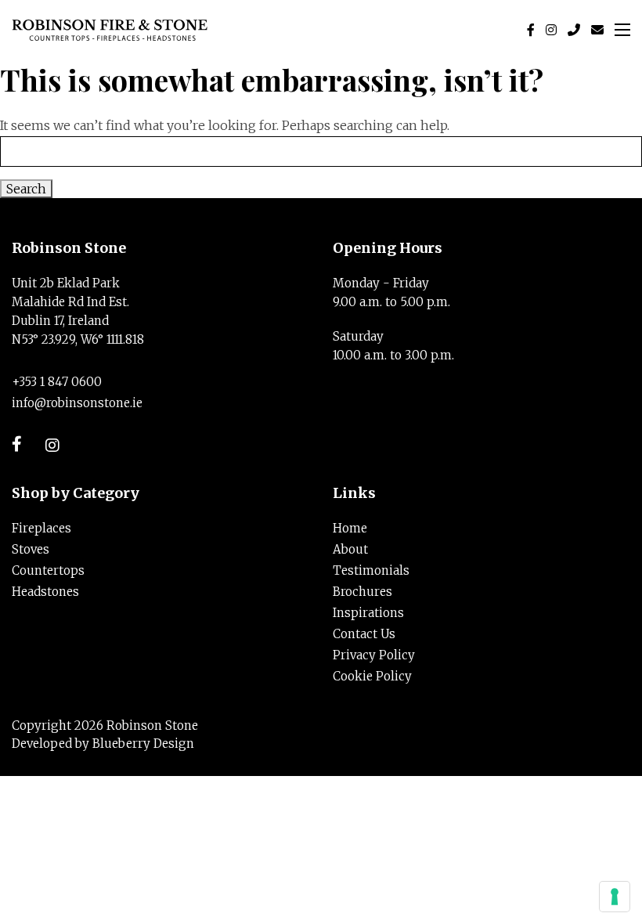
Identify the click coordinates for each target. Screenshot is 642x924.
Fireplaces (41, 528)
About (350, 549)
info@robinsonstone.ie (77, 402)
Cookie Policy (372, 676)
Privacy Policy (374, 655)
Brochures (362, 591)
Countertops (48, 570)
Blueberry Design (143, 743)
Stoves (30, 549)
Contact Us (364, 633)
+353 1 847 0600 (57, 381)
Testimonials (371, 570)
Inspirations (368, 612)
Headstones (45, 591)
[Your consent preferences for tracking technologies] (614, 896)
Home (350, 528)
